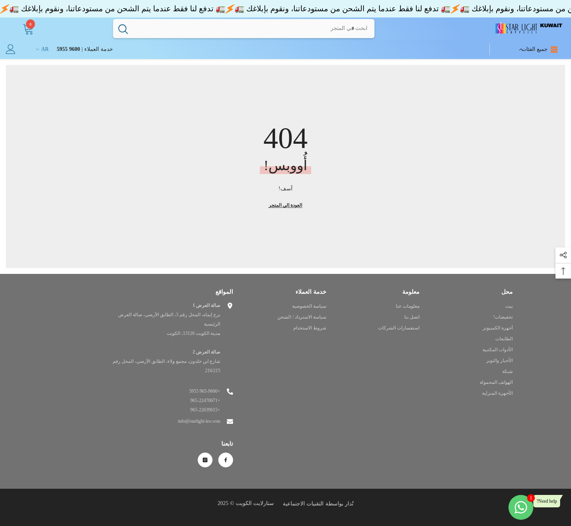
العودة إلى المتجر (285, 205)
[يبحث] (243, 28)
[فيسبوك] (225, 460)
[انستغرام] (205, 460)
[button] (353, 28)
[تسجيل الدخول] (11, 49)
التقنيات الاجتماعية (303, 504)
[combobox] (253, 28)
